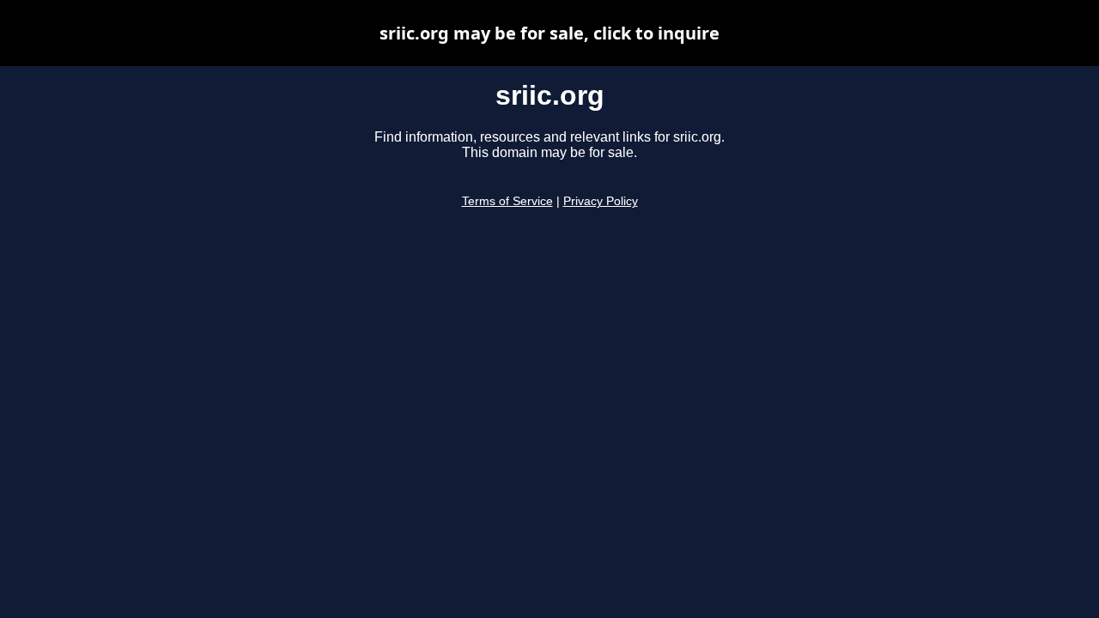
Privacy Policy (600, 201)
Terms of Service (507, 201)
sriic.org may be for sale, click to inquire (549, 33)
